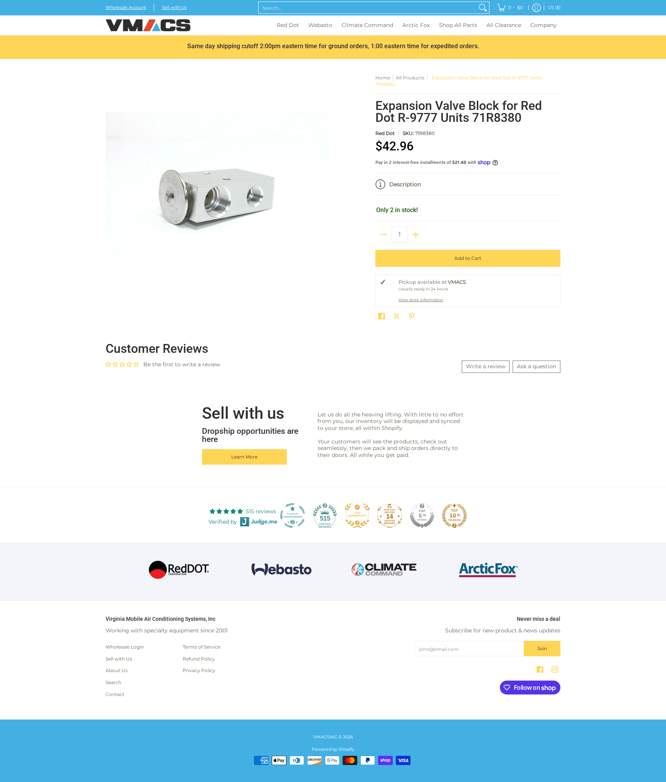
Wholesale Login (125, 647)
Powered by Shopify (333, 749)
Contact (115, 694)
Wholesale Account (126, 7)
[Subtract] (383, 234)
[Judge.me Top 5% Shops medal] (422, 515)
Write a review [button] (485, 366)
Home (382, 78)
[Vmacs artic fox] (487, 570)
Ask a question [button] (536, 366)
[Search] (483, 7)
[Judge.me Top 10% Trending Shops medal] (454, 515)
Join (542, 648)
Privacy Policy (199, 670)
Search (113, 682)
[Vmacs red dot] (179, 569)
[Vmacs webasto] (281, 569)
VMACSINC (325, 737)
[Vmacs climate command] (384, 569)
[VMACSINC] (148, 25)
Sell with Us (174, 7)
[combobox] (368, 7)
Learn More (244, 457)
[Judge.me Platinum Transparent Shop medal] (292, 515)
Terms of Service (201, 647)
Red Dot (385, 133)
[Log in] (536, 7)
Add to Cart (467, 258)
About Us (117, 670)
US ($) (554, 7)
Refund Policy (199, 659)
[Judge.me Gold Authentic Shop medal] (357, 515)
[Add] (416, 234)
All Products (410, 78)
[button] (467, 187)
